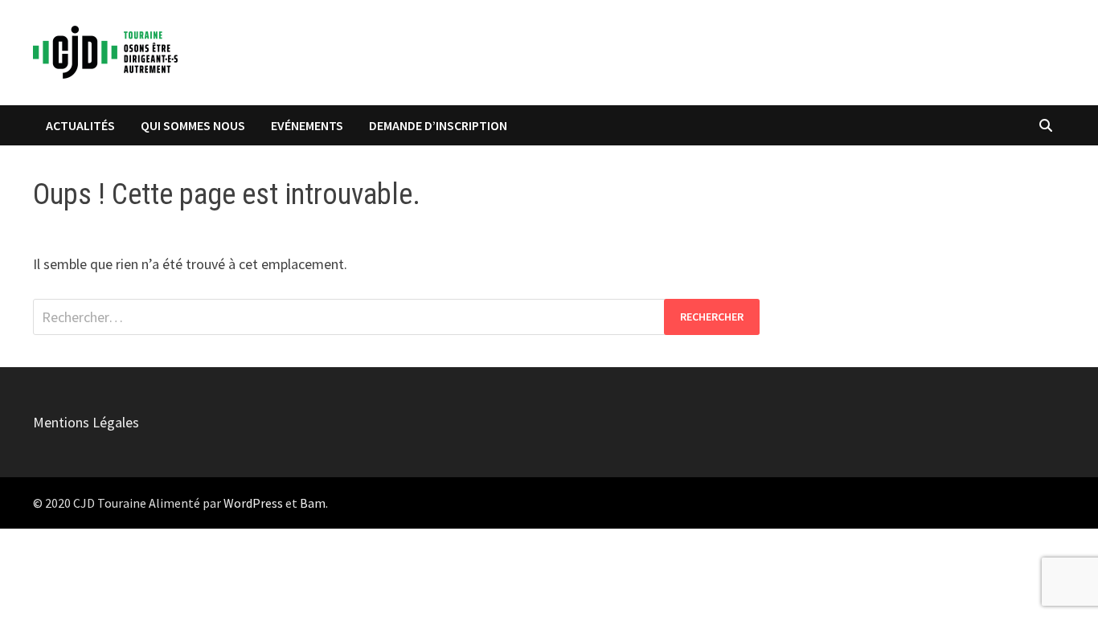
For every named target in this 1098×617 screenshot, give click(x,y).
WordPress (253, 503)
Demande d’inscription (438, 125)
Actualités (80, 125)
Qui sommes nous (193, 125)
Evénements (307, 125)
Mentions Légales (86, 422)
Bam (313, 503)
